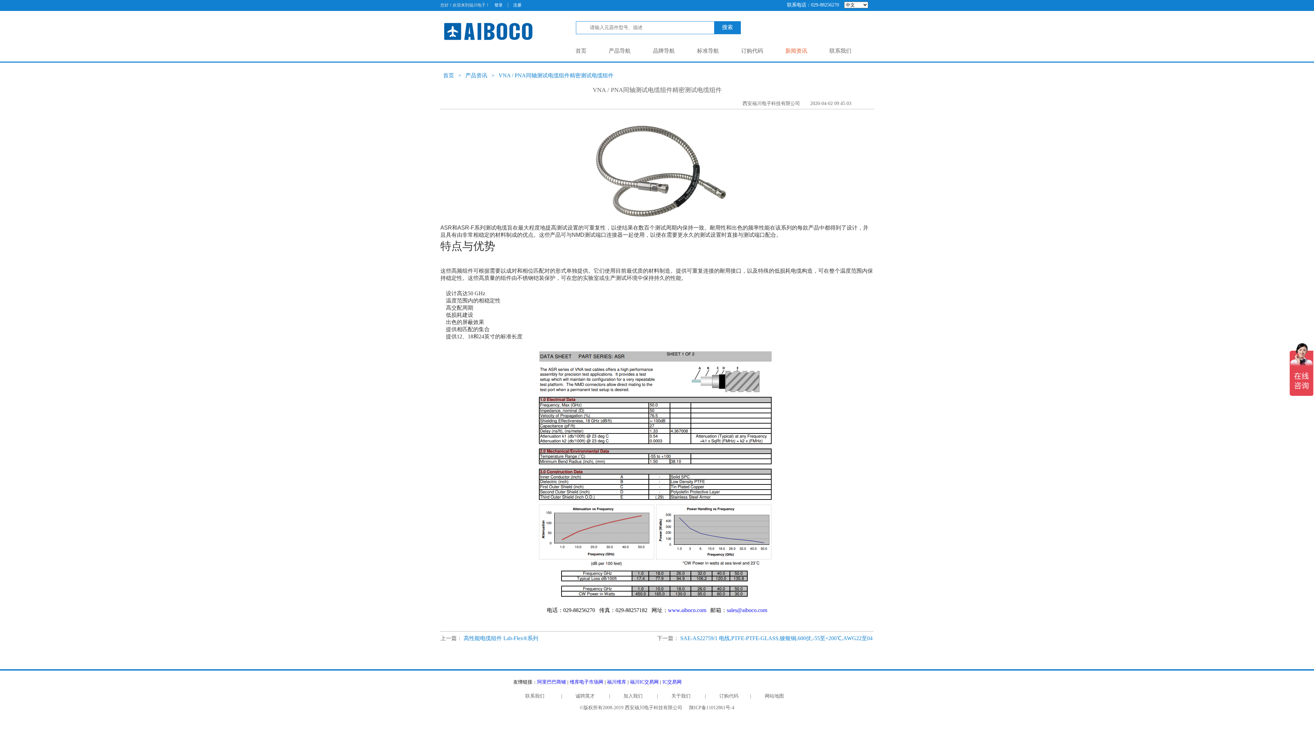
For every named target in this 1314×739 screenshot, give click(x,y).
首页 (581, 51)
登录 (498, 5)
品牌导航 (664, 51)
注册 (517, 5)
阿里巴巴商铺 (551, 682)
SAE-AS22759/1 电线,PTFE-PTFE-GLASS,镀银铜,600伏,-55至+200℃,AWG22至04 (776, 638)
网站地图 (774, 696)
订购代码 (752, 51)
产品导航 (620, 51)
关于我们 (681, 696)
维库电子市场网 (586, 682)
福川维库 (616, 682)
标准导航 (708, 51)
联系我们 (840, 51)
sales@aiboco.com (747, 610)
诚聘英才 (585, 696)
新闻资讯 (796, 51)
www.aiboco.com (687, 610)
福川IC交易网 (644, 682)
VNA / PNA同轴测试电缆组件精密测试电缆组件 (556, 75)
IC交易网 (672, 682)
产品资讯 (476, 75)
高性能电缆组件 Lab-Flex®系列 (501, 638)
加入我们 (633, 696)
